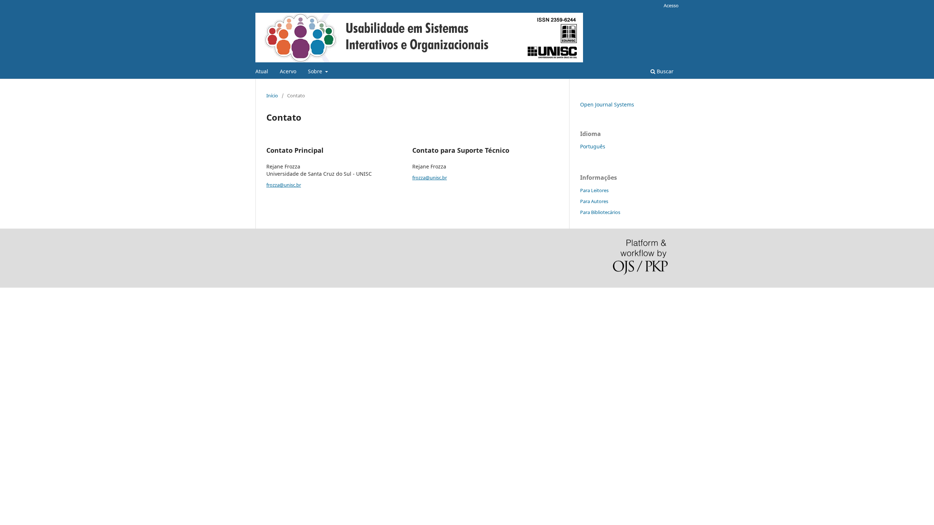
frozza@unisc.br (283, 185)
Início (272, 95)
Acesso (671, 5)
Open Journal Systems (607, 104)
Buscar (664, 71)
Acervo (288, 71)
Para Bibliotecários (600, 212)
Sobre (316, 71)
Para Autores (594, 201)
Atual (261, 71)
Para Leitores (594, 190)
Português (592, 146)
